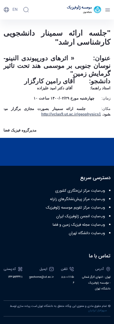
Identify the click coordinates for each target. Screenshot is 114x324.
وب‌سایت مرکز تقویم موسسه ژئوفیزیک (75, 207)
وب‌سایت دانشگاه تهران (87, 233)
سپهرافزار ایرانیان (97, 310)
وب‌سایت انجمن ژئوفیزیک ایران (80, 216)
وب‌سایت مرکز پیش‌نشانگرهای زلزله (77, 199)
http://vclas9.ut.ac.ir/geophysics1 (71, 114)
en (15, 9)
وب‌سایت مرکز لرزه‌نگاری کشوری (80, 191)
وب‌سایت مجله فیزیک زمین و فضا (79, 225)
